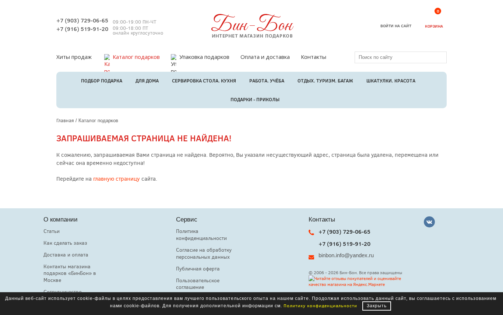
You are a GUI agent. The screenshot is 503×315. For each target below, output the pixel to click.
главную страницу (116, 178)
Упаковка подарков (204, 56)
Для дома (147, 81)
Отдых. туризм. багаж (325, 81)
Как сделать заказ (65, 242)
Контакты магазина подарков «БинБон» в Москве (69, 273)
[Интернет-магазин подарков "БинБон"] (251, 36)
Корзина (434, 20)
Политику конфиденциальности (320, 305)
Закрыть (377, 305)
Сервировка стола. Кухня (204, 81)
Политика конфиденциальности (201, 234)
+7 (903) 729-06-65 (82, 20)
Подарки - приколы (255, 99)
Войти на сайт (395, 25)
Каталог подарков (136, 56)
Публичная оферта (198, 268)
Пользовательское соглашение (197, 284)
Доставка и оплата (65, 254)
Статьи (51, 230)
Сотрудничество (62, 291)
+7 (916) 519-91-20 (82, 29)
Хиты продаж (74, 56)
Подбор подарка (101, 81)
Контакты (313, 56)
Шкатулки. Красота (390, 81)
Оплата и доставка (265, 56)
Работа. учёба (266, 81)
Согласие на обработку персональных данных (204, 253)
